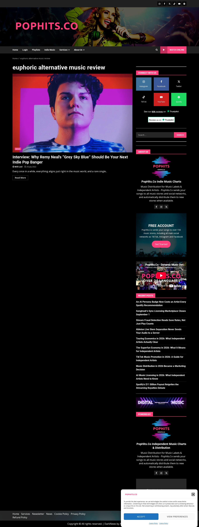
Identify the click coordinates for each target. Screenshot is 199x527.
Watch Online (177, 50)
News (49, 513)
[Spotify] (184, 3)
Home (15, 50)
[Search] (157, 50)
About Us (78, 50)
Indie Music (49, 50)
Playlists (36, 50)
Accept (141, 516)
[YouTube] (179, 3)
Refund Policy (20, 517)
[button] (193, 494)
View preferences (177, 516)
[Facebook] (164, 3)
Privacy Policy (78, 513)
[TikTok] (174, 3)
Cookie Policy (153, 523)
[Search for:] (155, 135)
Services (63, 50)
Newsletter (38, 513)
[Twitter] (169, 3)
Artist (18, 149)
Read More (20, 177)
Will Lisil (18, 167)
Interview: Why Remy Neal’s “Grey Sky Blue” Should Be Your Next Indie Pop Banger (72, 113)
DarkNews (110, 523)
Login (25, 50)
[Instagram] (159, 3)
